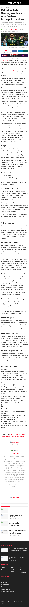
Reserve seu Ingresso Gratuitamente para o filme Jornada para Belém (16, 523)
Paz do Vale (14, 2)
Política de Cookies (6, 589)
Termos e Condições (6, 587)
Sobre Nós (4, 582)
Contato (3, 594)
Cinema (3, 567)
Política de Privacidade (7, 591)
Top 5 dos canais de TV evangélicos (15, 515)
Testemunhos (23, 572)
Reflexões (22, 570)
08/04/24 (21, 29)
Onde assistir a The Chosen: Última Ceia (17, 557)
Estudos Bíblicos (13, 568)
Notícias (22, 567)
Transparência (5, 584)
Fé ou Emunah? (13, 509)
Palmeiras (5, 60)
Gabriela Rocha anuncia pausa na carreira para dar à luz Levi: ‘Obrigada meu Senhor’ (18, 532)
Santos (15, 71)
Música (13, 571)
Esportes (7, 7)
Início (2, 7)
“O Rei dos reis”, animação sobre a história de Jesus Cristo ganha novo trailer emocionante (18, 550)
